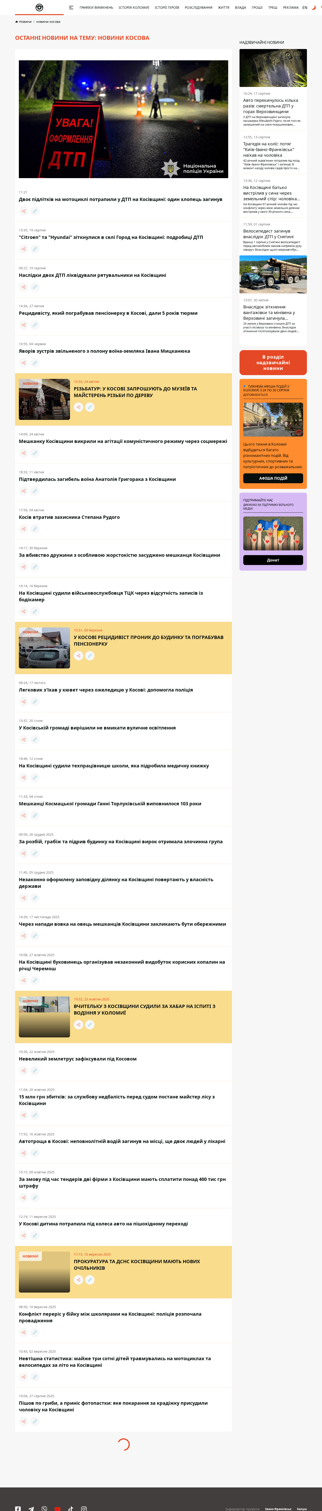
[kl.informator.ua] (39, 7)
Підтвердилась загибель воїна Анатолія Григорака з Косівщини (97, 479)
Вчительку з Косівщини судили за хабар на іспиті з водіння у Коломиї (144, 1009)
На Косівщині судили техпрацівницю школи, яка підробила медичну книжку (114, 765)
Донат (273, 560)
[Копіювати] (35, 211)
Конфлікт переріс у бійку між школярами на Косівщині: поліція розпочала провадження (110, 1317)
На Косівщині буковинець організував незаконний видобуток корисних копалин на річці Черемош (122, 965)
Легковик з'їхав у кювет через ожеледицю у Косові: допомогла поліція (106, 690)
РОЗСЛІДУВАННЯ (198, 7)
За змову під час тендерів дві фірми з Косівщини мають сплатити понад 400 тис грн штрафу (122, 1182)
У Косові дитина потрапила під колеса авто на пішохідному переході (103, 1223)
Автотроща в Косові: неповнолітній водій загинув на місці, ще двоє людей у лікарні (122, 1141)
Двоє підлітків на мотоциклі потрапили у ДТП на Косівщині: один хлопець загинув (121, 199)
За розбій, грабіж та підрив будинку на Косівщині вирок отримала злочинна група (121, 841)
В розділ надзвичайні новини (273, 362)
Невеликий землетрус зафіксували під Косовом (78, 1059)
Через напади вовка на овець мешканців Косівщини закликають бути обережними (122, 924)
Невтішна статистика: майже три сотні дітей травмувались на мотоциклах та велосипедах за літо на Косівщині (115, 1361)
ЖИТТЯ (223, 7)
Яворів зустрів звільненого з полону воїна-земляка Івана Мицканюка (104, 351)
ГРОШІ (257, 7)
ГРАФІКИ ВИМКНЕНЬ (96, 7)
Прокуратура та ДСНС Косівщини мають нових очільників (137, 1264)
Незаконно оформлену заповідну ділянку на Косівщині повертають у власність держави (116, 882)
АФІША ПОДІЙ (273, 478)
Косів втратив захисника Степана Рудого (69, 517)
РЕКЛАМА (291, 7)
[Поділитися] (23, 211)
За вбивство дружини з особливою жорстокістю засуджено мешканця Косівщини (119, 555)
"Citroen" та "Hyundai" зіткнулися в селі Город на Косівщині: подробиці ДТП (111, 237)
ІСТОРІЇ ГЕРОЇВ (167, 7)
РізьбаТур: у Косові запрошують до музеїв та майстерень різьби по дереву (135, 391)
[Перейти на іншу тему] (314, 7)
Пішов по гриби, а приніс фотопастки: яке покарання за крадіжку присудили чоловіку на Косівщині (113, 1406)
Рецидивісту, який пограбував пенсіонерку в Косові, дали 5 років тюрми (108, 313)
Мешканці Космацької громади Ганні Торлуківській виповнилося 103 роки (110, 803)
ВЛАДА (240, 7)
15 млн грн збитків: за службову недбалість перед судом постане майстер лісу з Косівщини (117, 1099)
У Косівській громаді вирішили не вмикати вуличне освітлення (97, 728)
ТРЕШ (272, 7)
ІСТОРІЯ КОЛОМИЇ (134, 7)
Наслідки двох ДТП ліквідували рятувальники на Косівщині (92, 275)
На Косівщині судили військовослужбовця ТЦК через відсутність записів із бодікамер (111, 596)
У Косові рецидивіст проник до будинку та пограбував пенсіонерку (148, 640)
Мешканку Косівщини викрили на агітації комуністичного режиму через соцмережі (123, 441)
